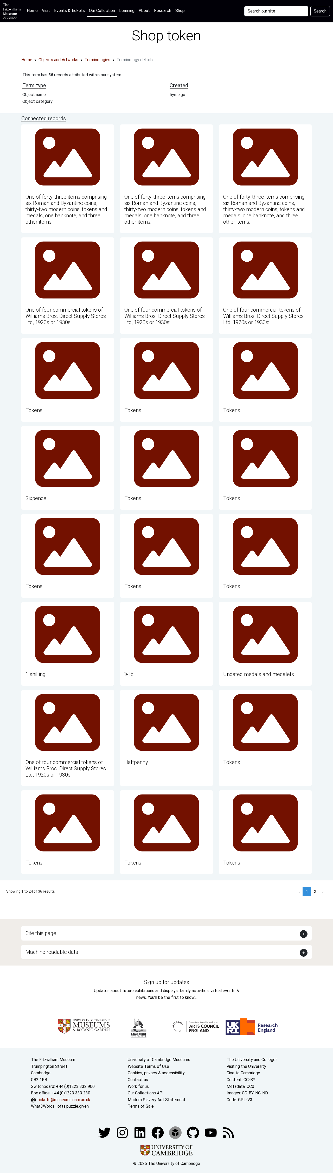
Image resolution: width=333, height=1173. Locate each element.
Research (162, 10)
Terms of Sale (141, 1106)
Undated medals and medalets (258, 674)
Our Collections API (146, 1092)
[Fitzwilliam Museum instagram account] (123, 1132)
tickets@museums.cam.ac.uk (63, 1099)
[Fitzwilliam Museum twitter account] (105, 1132)
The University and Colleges (252, 1059)
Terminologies (97, 59)
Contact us (138, 1079)
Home (33, 10)
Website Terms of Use (148, 1066)
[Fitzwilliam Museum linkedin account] (158, 1132)
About (144, 10)
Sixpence (35, 498)
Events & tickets (69, 10)
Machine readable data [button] (51, 952)
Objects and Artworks (58, 59)
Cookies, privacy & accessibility (156, 1072)
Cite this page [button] (40, 933)
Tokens (33, 410)
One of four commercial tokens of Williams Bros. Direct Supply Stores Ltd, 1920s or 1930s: (65, 316)
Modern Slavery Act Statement (156, 1099)
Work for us (138, 1086)
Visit (46, 10)
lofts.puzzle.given (72, 1106)
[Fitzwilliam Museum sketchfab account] (176, 1132)
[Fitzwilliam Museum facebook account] (140, 1132)
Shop (180, 10)
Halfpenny (136, 762)
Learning (127, 10)
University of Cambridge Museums (159, 1059)
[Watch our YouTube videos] (211, 1132)
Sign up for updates (166, 982)
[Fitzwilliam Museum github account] (193, 1132)
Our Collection (102, 10)
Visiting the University (246, 1066)
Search (320, 11)
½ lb (128, 674)
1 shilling (35, 674)
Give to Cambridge (243, 1072)
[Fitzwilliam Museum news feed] (228, 1132)
